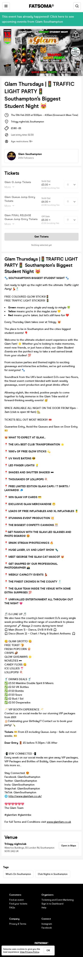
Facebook (47, 927)
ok (48, 950)
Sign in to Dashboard (52, 903)
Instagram (47, 924)
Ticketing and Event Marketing (58, 899)
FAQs (12, 907)
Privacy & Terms (17, 924)
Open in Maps (68, 845)
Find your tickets (18, 903)
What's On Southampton (18, 874)
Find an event (16, 899)
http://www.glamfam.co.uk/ (25, 796)
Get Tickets (41, 236)
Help (44, 907)
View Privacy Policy (29, 952)
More (7, 187)
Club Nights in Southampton (53, 874)
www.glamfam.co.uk (59, 822)
